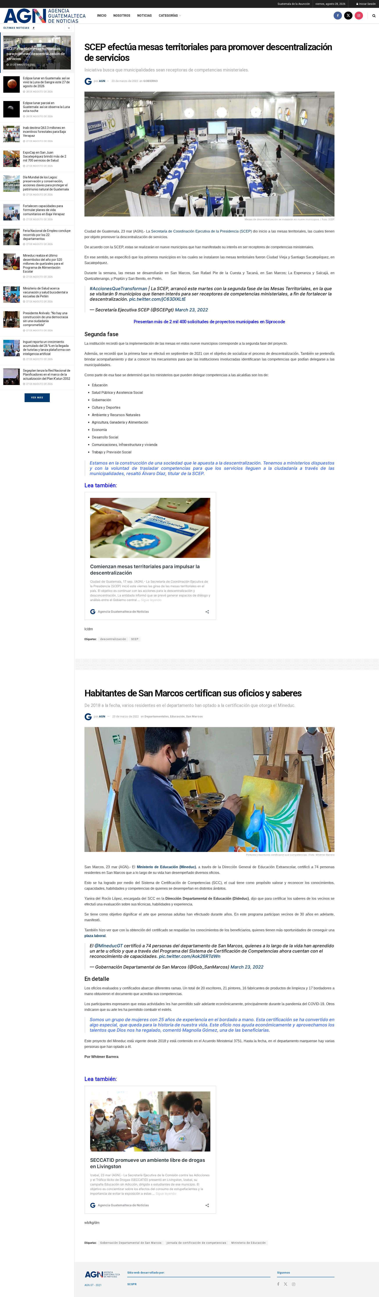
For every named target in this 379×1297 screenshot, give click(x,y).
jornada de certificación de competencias (196, 1242)
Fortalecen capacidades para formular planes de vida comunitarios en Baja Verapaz (44, 210)
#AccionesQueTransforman (118, 288)
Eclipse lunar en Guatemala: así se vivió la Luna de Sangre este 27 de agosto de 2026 (46, 82)
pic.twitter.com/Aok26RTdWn (189, 956)
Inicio (101, 15)
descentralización (113, 639)
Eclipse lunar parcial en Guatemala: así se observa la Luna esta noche (46, 107)
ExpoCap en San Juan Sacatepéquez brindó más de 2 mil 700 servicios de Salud (44, 156)
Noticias (144, 15)
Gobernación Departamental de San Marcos (131, 1242)
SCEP (134, 639)
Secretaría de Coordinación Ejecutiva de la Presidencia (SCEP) (201, 231)
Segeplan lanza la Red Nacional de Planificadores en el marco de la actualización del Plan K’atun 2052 (46, 374)
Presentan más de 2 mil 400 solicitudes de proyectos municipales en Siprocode (209, 321)
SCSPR (131, 1284)
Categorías (168, 15)
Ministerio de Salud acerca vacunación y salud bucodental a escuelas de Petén (45, 292)
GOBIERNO (150, 81)
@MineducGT (109, 945)
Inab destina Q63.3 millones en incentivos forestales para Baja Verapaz (44, 131)
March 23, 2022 (191, 309)
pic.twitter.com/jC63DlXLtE (157, 299)
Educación (177, 716)
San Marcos (194, 716)
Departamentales (157, 716)
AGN (102, 81)
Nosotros (121, 15)
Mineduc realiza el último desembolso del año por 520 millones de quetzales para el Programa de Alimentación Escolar (43, 263)
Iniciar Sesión (367, 3)
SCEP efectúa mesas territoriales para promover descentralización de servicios (36, 53)
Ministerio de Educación (248, 1242)
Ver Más (37, 397)
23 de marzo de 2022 (125, 81)
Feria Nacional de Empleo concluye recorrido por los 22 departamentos (47, 234)
